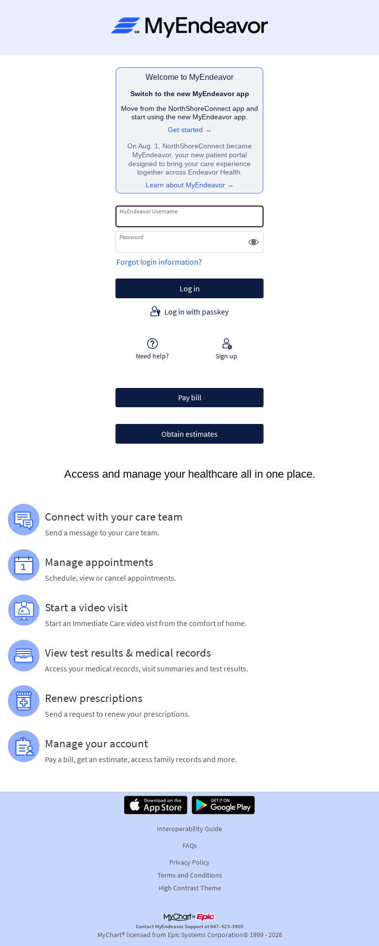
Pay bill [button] (189, 397)
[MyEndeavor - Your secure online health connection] (189, 27)
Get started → (190, 130)
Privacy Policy (189, 862)
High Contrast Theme (189, 887)
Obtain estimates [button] (189, 434)
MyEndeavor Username (148, 211)
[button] (254, 242)
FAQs (190, 845)
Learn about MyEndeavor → (190, 185)
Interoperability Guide (189, 828)
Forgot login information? (159, 262)
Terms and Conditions (189, 875)
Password (131, 237)
